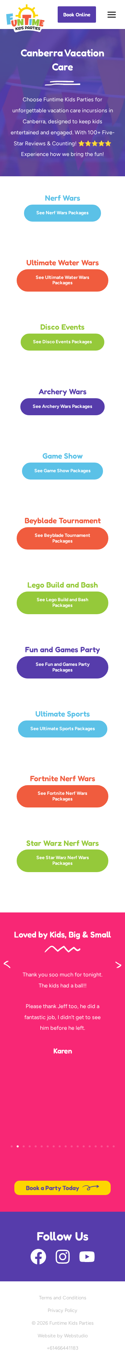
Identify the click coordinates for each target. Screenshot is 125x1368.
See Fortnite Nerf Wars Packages (62, 796)
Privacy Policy (62, 1310)
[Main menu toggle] (112, 14)
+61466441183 (62, 1348)
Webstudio (76, 1336)
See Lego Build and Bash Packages (62, 602)
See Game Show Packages (62, 471)
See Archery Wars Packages (62, 406)
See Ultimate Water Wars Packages (62, 280)
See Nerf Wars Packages (62, 213)
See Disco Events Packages (62, 342)
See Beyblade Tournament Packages (62, 538)
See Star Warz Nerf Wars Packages (62, 860)
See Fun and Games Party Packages (63, 667)
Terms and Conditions (62, 1298)
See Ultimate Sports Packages (62, 728)
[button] (77, 14)
